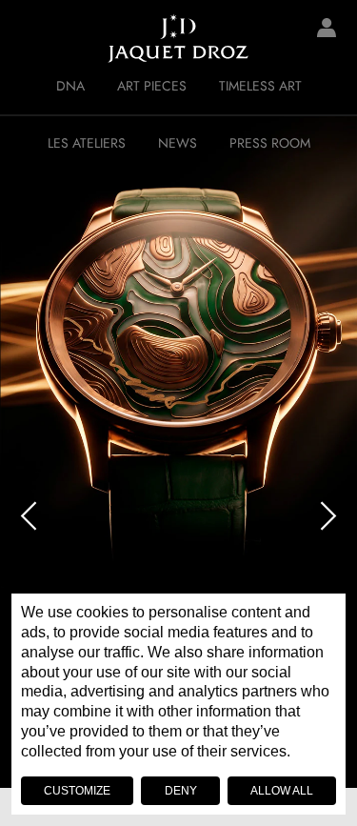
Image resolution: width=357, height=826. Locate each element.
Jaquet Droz (28, 38)
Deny (181, 790)
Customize (77, 790)
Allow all (281, 790)
